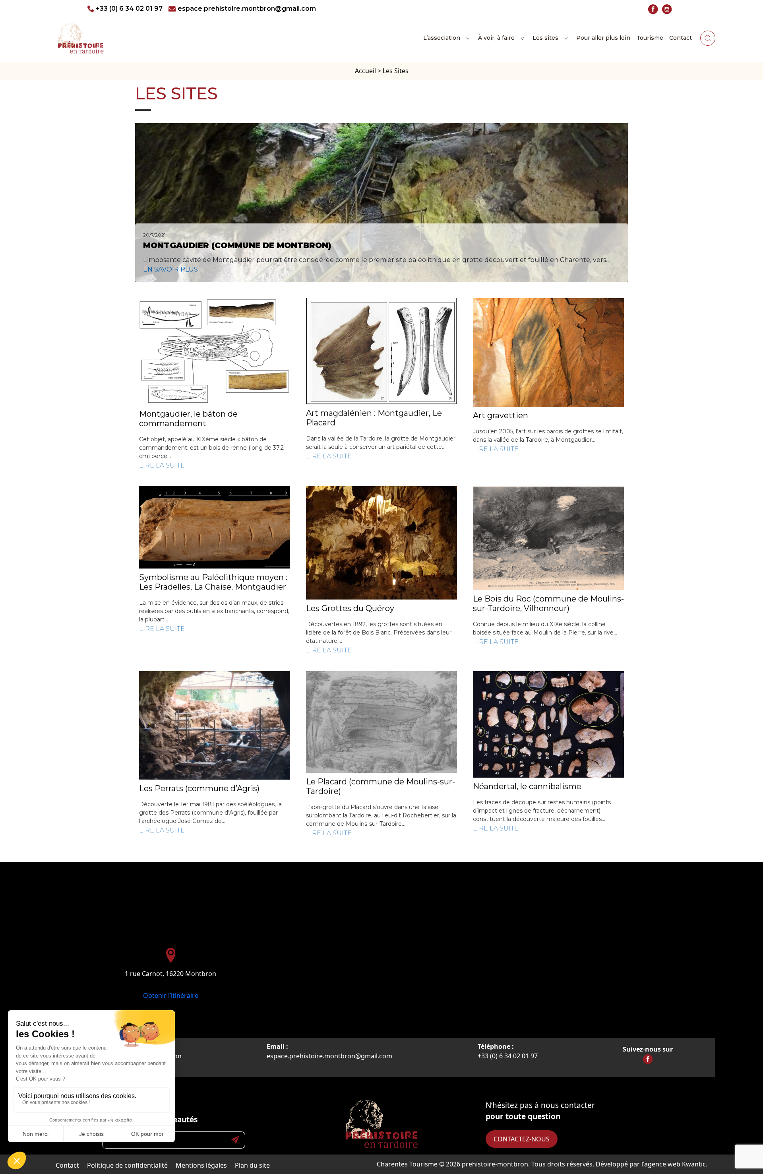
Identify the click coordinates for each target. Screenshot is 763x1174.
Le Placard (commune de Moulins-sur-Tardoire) (380, 786)
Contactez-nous (522, 1139)
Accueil (365, 70)
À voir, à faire (496, 37)
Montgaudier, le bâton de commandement (188, 418)
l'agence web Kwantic (673, 1164)
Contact (680, 37)
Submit (235, 1140)
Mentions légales (201, 1165)
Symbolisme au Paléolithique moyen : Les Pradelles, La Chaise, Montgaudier (213, 582)
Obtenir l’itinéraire (170, 995)
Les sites (545, 37)
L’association (441, 37)
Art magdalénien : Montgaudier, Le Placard (374, 417)
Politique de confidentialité (127, 1165)
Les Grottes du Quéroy (350, 608)
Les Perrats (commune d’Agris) (199, 788)
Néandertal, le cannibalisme (527, 786)
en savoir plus (170, 269)
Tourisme (649, 37)
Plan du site (252, 1165)
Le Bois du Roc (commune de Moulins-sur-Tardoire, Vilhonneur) (548, 603)
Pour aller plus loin (603, 37)
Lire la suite (162, 465)
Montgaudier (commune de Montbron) (237, 245)
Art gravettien (500, 415)
